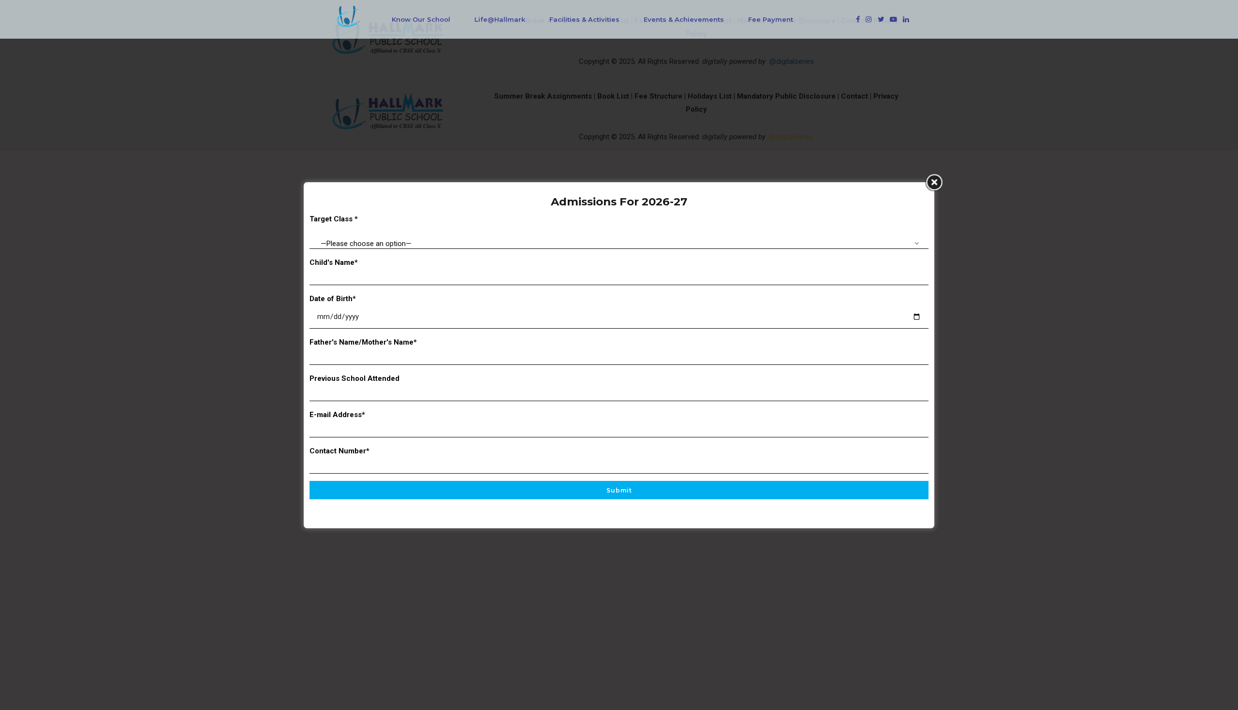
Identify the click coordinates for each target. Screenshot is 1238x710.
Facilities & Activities (584, 19)
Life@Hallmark (499, 19)
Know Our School (421, 19)
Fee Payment (770, 19)
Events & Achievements (684, 19)
